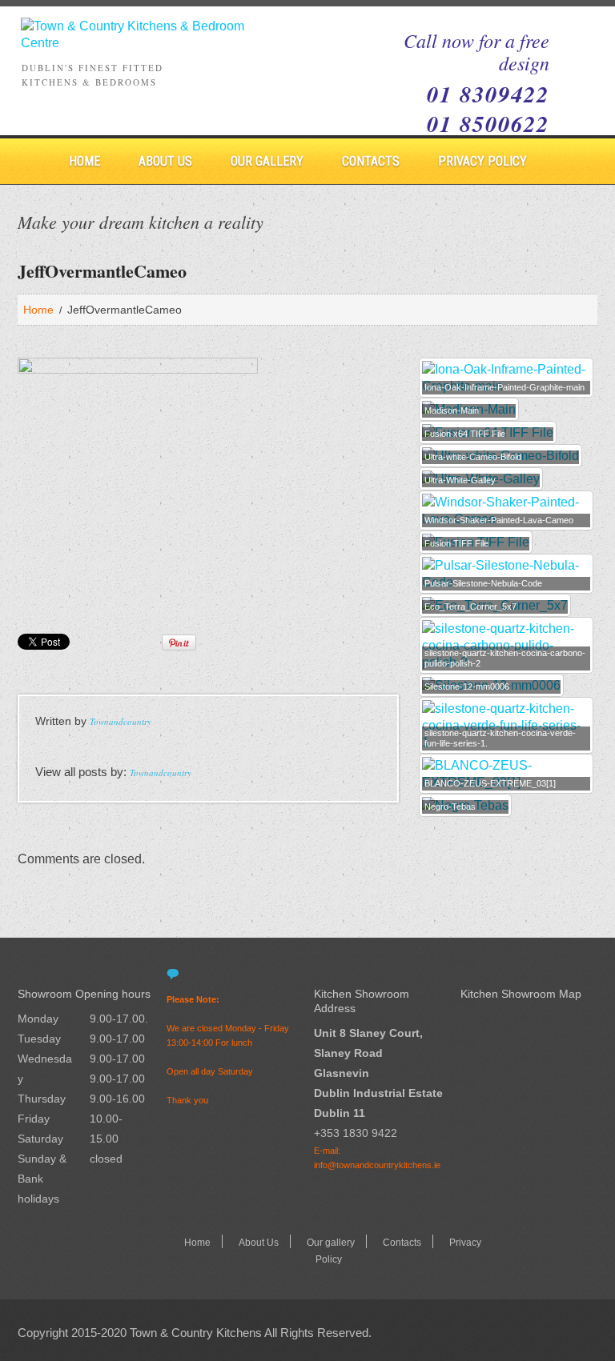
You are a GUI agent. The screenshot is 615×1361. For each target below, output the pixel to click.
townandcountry (120, 721)
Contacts (371, 161)
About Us (165, 161)
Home (84, 161)
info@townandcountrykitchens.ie (377, 1165)
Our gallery (267, 161)
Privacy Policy (482, 161)
